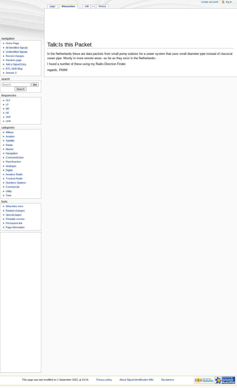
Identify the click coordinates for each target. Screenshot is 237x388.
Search (5, 79)
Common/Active (15, 157)
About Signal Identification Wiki (136, 379)
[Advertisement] (140, 26)
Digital (9, 170)
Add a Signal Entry (16, 64)
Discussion (68, 6)
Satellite (10, 140)
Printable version (15, 219)
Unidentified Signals (17, 51)
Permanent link (14, 223)
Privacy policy (104, 379)
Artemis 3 (11, 72)
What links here (14, 206)
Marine (9, 149)
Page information (15, 227)
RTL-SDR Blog (14, 68)
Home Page (12, 43)
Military (10, 132)
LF (7, 104)
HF (7, 112)
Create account (209, 1)
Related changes (15, 210)
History (102, 6)
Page (52, 6)
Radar (9, 145)
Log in (229, 1)
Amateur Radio (14, 174)
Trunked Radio (14, 178)
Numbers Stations (16, 182)
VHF (8, 117)
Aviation (10, 136)
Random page (14, 60)
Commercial (12, 186)
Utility (9, 191)
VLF (8, 100)
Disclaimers (167, 379)
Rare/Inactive (13, 161)
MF (7, 108)
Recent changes (15, 56)
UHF (8, 121)
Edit (87, 6)
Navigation (12, 153)
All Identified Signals (17, 47)
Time (8, 195)
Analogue (11, 166)
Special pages (14, 214)
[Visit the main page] (22, 18)
